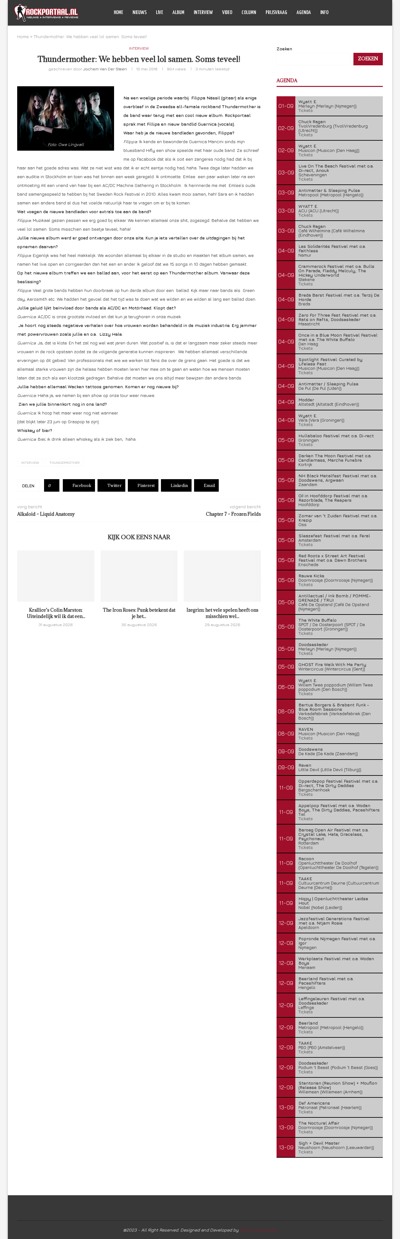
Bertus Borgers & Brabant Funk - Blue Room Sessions (333, 707)
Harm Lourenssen (258, 1229)
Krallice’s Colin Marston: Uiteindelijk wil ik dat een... (55, 613)
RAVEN (305, 729)
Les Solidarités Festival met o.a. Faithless (332, 248)
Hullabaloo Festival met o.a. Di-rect (336, 435)
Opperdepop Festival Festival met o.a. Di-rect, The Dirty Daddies (338, 783)
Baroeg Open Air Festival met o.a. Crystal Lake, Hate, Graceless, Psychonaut (333, 834)
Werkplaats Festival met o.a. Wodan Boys (336, 961)
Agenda (304, 12)
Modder (306, 399)
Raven (304, 765)
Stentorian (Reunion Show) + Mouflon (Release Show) (337, 1085)
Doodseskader (313, 644)
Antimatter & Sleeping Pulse (329, 190)
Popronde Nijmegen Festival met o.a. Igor (337, 941)
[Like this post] (54, 485)
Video (227, 12)
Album (178, 12)
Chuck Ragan (312, 121)
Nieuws (139, 12)
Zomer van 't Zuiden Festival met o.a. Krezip (338, 518)
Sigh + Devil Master (319, 1143)
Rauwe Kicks (311, 575)
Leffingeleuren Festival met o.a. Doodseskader (331, 1001)
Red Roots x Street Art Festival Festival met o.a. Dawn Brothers (332, 558)
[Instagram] (366, 12)
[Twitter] (360, 12)
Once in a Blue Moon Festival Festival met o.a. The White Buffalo (338, 337)
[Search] (383, 12)
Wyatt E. (307, 101)
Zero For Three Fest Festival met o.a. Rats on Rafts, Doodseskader (337, 317)
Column (249, 12)
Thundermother (64, 462)
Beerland (308, 1023)
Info (324, 12)
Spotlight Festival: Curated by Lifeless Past (330, 361)
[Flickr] (373, 12)
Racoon (306, 858)
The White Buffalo (317, 620)
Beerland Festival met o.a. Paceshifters (326, 981)
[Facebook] (353, 12)
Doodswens (310, 749)
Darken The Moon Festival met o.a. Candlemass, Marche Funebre (335, 458)
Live (159, 12)
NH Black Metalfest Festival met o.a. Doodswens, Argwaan (337, 478)
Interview (203, 12)
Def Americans (314, 1103)
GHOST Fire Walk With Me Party (332, 664)
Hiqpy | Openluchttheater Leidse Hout (333, 900)
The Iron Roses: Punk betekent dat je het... (139, 613)
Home (118, 12)
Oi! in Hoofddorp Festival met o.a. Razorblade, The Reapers (333, 498)
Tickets (305, 110)
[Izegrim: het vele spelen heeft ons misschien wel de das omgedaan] (222, 576)
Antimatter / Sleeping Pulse (328, 383)
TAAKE (305, 878)
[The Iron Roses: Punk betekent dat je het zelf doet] (139, 576)
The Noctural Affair (318, 1123)
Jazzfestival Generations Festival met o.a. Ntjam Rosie (334, 920)
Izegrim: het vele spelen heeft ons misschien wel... (222, 613)
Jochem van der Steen (105, 68)
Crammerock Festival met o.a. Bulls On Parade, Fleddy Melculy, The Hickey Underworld (336, 270)
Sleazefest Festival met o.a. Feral (334, 535)
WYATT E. (308, 206)
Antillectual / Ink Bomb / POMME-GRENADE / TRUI (334, 598)
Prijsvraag (276, 12)
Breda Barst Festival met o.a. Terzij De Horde (338, 297)
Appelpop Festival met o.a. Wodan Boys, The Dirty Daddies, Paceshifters (339, 807)
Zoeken (284, 48)
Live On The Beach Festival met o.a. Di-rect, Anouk (336, 168)
